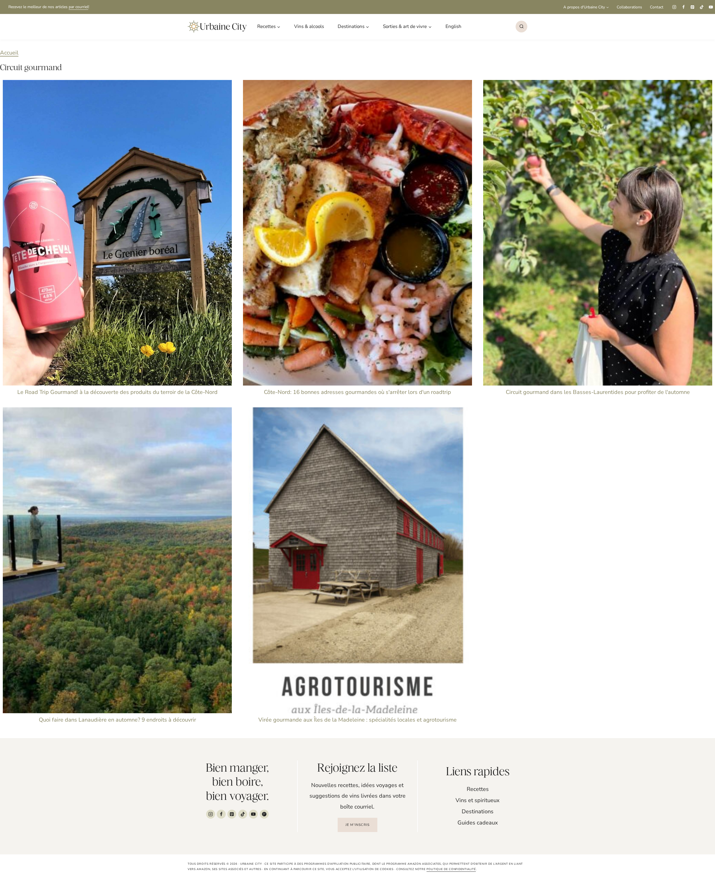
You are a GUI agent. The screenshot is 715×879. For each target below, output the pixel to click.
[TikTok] (702, 7)
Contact (656, 7)
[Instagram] (674, 7)
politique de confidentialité (451, 869)
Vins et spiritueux (478, 800)
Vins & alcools (309, 26)
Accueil (9, 52)
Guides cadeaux (477, 822)
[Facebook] (683, 7)
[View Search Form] (521, 26)
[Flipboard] (264, 814)
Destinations (478, 811)
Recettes (478, 789)
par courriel (78, 7)
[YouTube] (711, 7)
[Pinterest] (692, 7)
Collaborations (629, 7)
